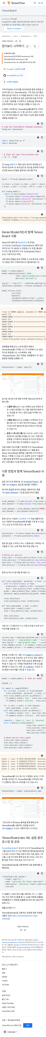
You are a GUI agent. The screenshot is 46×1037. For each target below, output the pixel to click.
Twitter (5, 981)
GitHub (4, 977)
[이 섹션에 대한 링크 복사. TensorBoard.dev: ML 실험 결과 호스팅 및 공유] (22, 842)
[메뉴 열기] (3, 3)
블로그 (4, 969)
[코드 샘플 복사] (42, 124)
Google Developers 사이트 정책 (28, 947)
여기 (14, 908)
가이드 (35, 36)
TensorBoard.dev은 (10, 848)
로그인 (40, 3)
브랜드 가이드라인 (8, 1007)
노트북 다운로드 (12, 82)
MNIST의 (14, 164)
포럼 (3, 973)
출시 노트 (5, 999)
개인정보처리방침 (13, 1020)
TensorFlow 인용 (8, 1011)
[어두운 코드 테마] (38, 124)
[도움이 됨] (16, 41)
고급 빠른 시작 (24, 519)
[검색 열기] (34, 2)
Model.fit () (22, 242)
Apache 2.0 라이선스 (21, 945)
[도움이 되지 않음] (20, 41)
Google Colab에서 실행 (16, 69)
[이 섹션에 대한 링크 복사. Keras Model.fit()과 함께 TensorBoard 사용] (18, 236)
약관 (3, 1020)
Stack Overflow (8, 1003)
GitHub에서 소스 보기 (15, 75)
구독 (27, 1025)
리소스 (15, 36)
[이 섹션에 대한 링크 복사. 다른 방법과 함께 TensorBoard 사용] (7, 475)
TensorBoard (9, 10)
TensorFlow (6, 36)
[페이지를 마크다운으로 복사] (35, 46)
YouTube (5, 985)
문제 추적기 (6, 995)
